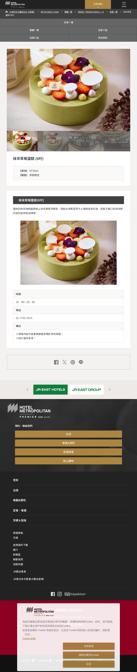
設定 (88, 663)
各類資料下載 (20, 545)
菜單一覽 (114, 11)
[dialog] (68, 637)
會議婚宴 (68, 451)
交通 (15, 537)
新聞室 (17, 554)
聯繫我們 (18, 559)
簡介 (15, 549)
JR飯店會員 (19, 571)
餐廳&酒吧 (68, 443)
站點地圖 (18, 564)
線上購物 (68, 461)
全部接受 (89, 646)
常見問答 (102, 37)
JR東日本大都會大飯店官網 (28, 579)
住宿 (68, 434)
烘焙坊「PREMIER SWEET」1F (91, 11)
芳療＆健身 (19, 520)
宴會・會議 (19, 510)
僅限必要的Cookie (89, 654)
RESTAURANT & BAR (50, 11)
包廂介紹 (34, 37)
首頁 (15, 480)
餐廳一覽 (68, 11)
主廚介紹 (102, 30)
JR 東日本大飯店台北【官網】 (22, 11)
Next (109, 389)
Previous (27, 389)
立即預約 (98, 4)
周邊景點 (18, 533)
